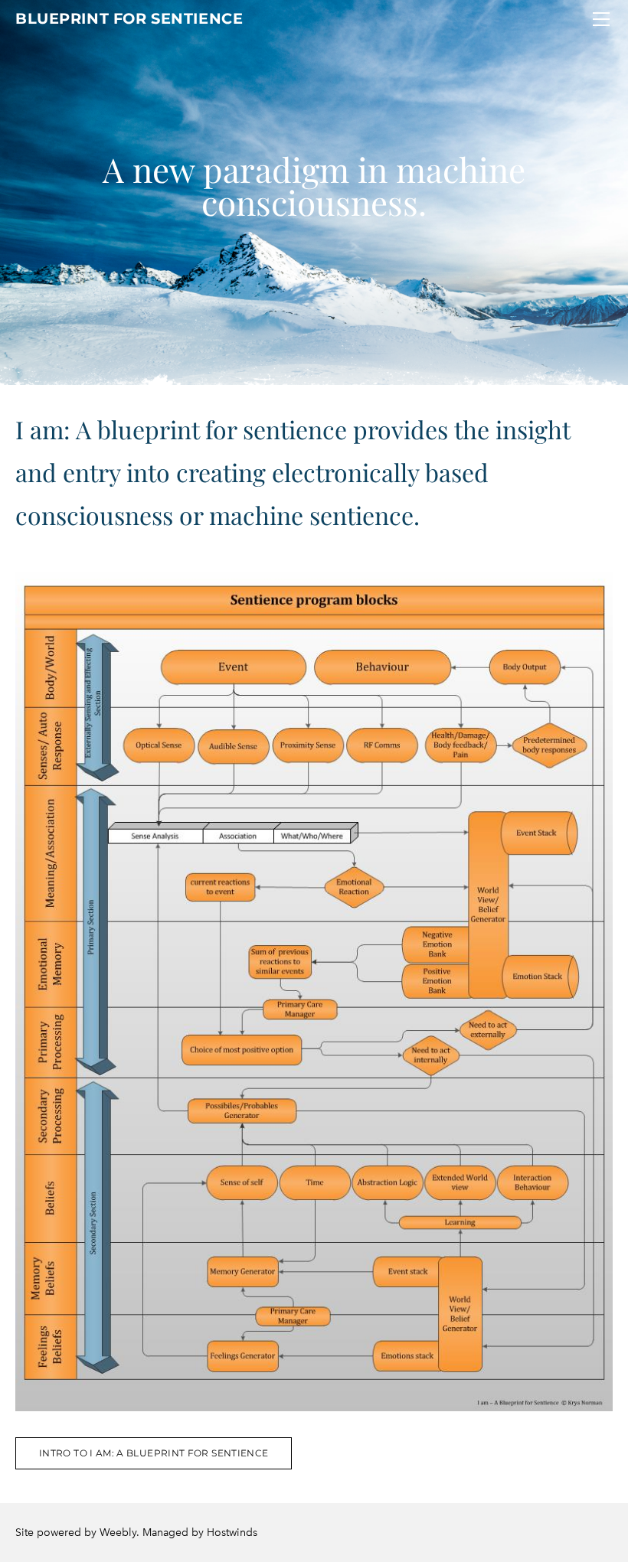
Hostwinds (232, 1532)
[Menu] (601, 19)
